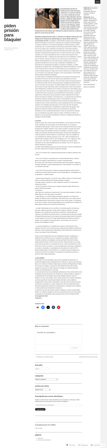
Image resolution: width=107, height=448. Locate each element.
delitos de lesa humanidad (88, 10)
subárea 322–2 (91, 72)
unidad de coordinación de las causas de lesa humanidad (90, 78)
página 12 (39, 298)
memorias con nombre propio (44, 357)
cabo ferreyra (92, 22)
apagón (86, 20)
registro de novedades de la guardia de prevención (91, 66)
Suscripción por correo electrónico (49, 396)
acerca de (40, 438)
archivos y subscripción (44, 440)
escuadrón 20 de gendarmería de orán (90, 34)
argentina (94, 8)
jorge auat (86, 49)
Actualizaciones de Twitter (45, 425)
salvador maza (94, 69)
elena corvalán (91, 32)
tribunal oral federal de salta (89, 74)
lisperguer (15, 48)
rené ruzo (86, 69)
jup (89, 52)
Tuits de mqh (38, 428)
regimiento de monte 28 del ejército (90, 63)
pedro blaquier (91, 57)
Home (97, 2)
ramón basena (91, 60)
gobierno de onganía (89, 44)
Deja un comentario (89, 87)
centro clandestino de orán (91, 24)
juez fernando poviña (90, 51)
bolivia (85, 22)
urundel (93, 80)
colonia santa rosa (89, 27)
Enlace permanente (89, 84)
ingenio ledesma (92, 47)
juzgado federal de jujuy (89, 53)
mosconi (89, 55)
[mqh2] (11, 9)
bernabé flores (93, 20)
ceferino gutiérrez (89, 24)
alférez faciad (92, 19)
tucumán (95, 75)
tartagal (86, 74)
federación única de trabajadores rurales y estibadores (90, 38)
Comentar (74, 348)
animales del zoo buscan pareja (89, 357)
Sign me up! (40, 410)
